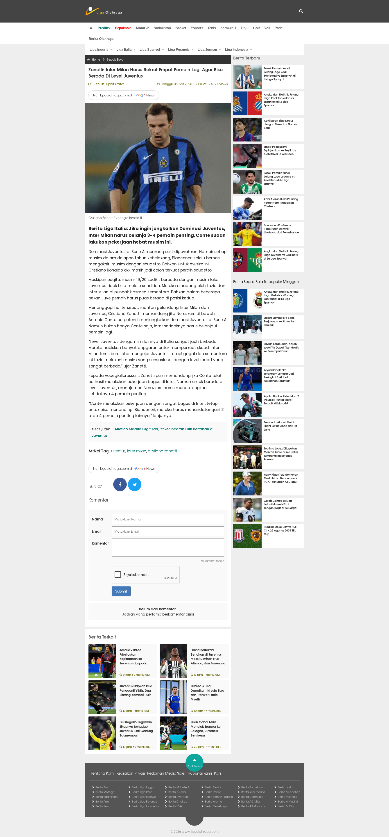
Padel (279, 28)
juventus (118, 451)
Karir (217, 773)
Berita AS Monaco (253, 806)
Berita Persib (213, 787)
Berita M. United (178, 787)
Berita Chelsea (177, 801)
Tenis (212, 28)
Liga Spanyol (150, 49)
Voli (267, 28)
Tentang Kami (102, 773)
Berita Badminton (106, 797)
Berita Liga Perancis (144, 801)
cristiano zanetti (162, 451)
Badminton (162, 28)
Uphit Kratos (115, 84)
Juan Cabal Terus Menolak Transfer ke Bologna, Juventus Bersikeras (206, 728)
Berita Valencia (287, 797)
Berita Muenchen (289, 792)
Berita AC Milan (251, 801)
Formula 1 (228, 28)
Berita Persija (213, 792)
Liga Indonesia (236, 49)
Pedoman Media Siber (166, 773)
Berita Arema (213, 801)
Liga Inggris (99, 49)
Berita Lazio (285, 787)
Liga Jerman (207, 49)
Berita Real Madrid (253, 792)
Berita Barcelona (252, 787)
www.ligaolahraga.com (200, 831)
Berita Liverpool (178, 797)
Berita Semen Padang (219, 797)
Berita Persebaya (216, 806)
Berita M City (286, 806)
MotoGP (142, 28)
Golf (256, 28)
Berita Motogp (104, 792)
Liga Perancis (179, 49)
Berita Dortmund (251, 797)
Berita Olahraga (101, 39)
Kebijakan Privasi (131, 773)
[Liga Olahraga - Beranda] (103, 11)
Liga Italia (123, 49)
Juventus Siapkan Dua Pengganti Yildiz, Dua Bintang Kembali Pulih (136, 690)
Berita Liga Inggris (143, 787)
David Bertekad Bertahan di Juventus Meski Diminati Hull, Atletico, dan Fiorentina (208, 656)
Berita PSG (175, 806)
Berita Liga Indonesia (145, 806)
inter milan (136, 451)
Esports (197, 28)
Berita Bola (102, 787)
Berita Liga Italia (142, 792)
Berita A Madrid (288, 801)
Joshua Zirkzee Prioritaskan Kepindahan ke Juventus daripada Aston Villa (133, 658)
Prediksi (104, 28)
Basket (180, 28)
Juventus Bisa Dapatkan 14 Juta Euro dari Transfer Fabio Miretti (207, 692)
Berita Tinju (102, 801)
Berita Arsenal (177, 792)
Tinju (245, 28)
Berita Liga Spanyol (144, 797)
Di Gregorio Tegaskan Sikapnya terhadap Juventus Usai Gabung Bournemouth (136, 728)
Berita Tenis (102, 806)
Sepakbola (123, 28)
